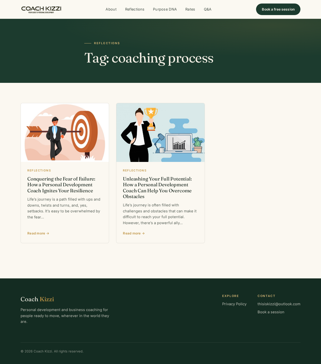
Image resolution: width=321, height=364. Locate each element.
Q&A (208, 9)
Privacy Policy (234, 304)
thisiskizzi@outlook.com (279, 304)
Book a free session (278, 9)
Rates (190, 9)
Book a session (271, 312)
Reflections (134, 9)
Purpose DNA (165, 9)
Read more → (38, 233)
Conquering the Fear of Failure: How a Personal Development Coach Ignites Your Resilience (61, 185)
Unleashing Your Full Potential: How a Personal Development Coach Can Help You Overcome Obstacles (157, 187)
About (111, 9)
